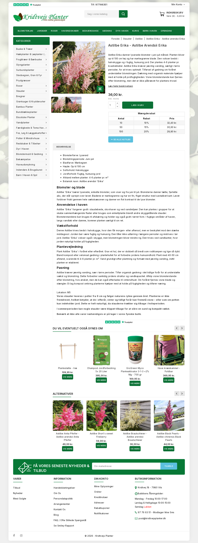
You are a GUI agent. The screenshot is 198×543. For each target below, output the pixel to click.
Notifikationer (101, 513)
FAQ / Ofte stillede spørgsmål (70, 520)
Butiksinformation (148, 478)
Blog (56, 514)
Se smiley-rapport (64, 525)
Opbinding (166, 31)
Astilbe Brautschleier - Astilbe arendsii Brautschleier (135, 436)
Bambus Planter (24, 106)
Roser (54, 31)
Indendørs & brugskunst (29, 169)
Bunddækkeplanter (26, 112)
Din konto (101, 478)
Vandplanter (23, 122)
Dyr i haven (122, 31)
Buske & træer (24, 49)
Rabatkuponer (102, 508)
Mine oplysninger (103, 486)
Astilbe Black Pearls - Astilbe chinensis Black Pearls (168, 436)
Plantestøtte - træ (67, 368)
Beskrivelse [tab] (63, 146)
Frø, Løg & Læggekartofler (30, 133)
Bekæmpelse (23, 159)
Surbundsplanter (25, 70)
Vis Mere (67, 377)
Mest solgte (19, 498)
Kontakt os (59, 509)
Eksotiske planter (25, 117)
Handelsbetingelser (64, 487)
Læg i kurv (137, 105)
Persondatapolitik (63, 498)
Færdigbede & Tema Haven (31, 127)
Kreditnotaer (101, 497)
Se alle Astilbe (121, 139)
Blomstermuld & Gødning (29, 154)
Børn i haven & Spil (26, 175)
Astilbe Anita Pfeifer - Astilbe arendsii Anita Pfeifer (67, 436)
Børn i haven (150, 31)
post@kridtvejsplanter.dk (152, 518)
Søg (123, 14)
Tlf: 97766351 (99, 4)
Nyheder (18, 493)
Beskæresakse (90, 31)
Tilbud (16, 487)
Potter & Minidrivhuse (28, 138)
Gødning (107, 31)
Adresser (99, 502)
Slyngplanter (23, 64)
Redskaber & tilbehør (28, 143)
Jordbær (42, 31)
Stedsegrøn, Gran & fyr (29, 75)
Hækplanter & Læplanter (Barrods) (33, 54)
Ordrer (97, 491)
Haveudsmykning (25, 164)
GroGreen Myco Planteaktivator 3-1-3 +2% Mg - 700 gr (135, 371)
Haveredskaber (70, 31)
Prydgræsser (23, 80)
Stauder (20, 91)
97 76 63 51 (144, 512)
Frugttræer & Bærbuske (29, 59)
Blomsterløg (25, 31)
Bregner (20, 96)
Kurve (135, 31)
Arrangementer (62, 504)
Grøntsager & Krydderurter (30, 101)
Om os (57, 493)
